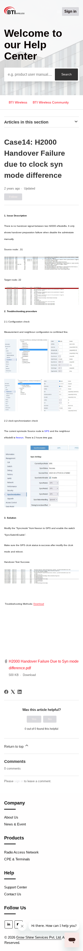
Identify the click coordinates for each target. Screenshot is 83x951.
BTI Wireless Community (51, 102)
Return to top (14, 746)
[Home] (14, 13)
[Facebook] (6, 692)
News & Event (15, 824)
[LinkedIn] (20, 692)
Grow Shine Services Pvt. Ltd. (39, 937)
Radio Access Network (21, 852)
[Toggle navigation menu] (59, 11)
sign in (18, 781)
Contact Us (12, 894)
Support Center (15, 887)
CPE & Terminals (17, 859)
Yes (34, 719)
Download (38, 604)
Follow (13, 196)
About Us (11, 817)
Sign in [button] (70, 11)
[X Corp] (13, 692)
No (50, 719)
